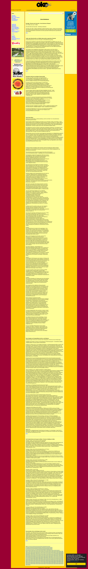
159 (59, 552)
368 (62, 560)
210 (29, 555)
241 (43, 556)
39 (43, 547)
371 (29, 561)
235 (33, 556)
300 (26, 558)
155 (52, 552)
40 (44, 547)
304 (33, 558)
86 (44, 549)
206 (61, 554)
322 (62, 558)
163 (28, 553)
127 (44, 551)
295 (56, 557)
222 (49, 555)
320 (59, 558)
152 (48, 552)
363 (54, 560)
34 (37, 547)
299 (62, 557)
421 (36, 563)
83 (41, 549)
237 (36, 556)
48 (27, 548)
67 (49, 548)
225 (54, 555)
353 (38, 560)
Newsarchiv (14, 16)
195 (43, 554)
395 (31, 562)
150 (44, 552)
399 (38, 562)
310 (43, 558)
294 (54, 557)
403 (44, 562)
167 (34, 553)
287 (43, 557)
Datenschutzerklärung (16, 38)
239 (39, 556)
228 (59, 555)
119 (31, 551)
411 (57, 562)
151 (46, 552)
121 (34, 551)
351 (34, 560)
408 (52, 562)
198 (48, 554)
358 (46, 560)
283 (36, 557)
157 (56, 552)
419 (33, 563)
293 (52, 557)
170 (39, 553)
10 (34, 546)
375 (36, 561)
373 (33, 561)
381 (46, 561)
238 (38, 556)
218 (43, 555)
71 (27, 549)
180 (56, 553)
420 (34, 563)
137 (60, 551)
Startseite (13, 15)
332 (41, 559)
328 (34, 559)
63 (44, 548)
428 (48, 563)
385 (52, 561)
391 (62, 561)
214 (36, 555)
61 (42, 548)
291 (49, 557)
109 (49, 550)
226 (56, 555)
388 (57, 561)
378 (41, 561)
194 (41, 554)
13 (37, 546)
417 (29, 563)
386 (54, 561)
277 (26, 557)
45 (50, 547)
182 (59, 553)
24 (26, 547)
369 (26, 561)
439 (28, 564)
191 (36, 554)
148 (41, 552)
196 (44, 554)
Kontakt (13, 35)
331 (39, 559)
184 (62, 553)
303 (31, 558)
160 (61, 552)
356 (43, 560)
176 (49, 553)
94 (27, 550)
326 (31, 559)
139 (26, 552)
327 (33, 559)
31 (34, 547)
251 (59, 556)
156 (54, 552)
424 (41, 563)
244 (48, 556)
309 (41, 558)
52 (31, 548)
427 (46, 563)
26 (28, 547)
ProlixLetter (14, 25)
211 (31, 555)
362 (52, 560)
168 (36, 553)
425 (43, 563)
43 (48, 547)
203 (56, 554)
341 (56, 559)
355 (41, 560)
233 (29, 556)
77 (34, 549)
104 (41, 550)
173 (44, 553)
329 (36, 559)
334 (44, 559)
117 (28, 551)
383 (49, 561)
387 (56, 561)
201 (52, 554)
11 (35, 546)
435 (59, 563)
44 (49, 547)
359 (48, 560)
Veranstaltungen (15, 19)
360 (49, 560)
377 (39, 561)
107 (46, 550)
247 (52, 556)
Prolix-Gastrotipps (15, 27)
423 (39, 563)
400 (39, 562)
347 (28, 560)
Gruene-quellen (15, 31)
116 (26, 551)
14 (39, 546)
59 (40, 548)
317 (54, 558)
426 (44, 563)
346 (26, 560)
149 (43, 552)
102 (38, 550)
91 (50, 549)
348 (29, 560)
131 (51, 551)
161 (62, 552)
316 (52, 558)
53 (33, 548)
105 (43, 550)
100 (34, 550)
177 (51, 553)
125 (41, 551)
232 (28, 556)
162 (26, 553)
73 (29, 549)
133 (54, 551)
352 (36, 560)
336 (48, 559)
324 (28, 559)
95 (28, 550)
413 (61, 562)
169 (38, 553)
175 (48, 553)
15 (40, 546)
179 (54, 553)
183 (61, 553)
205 (59, 554)
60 (41, 548)
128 (46, 551)
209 (28, 555)
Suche (13, 33)
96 (29, 550)
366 (59, 560)
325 (29, 559)
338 (51, 559)
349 (31, 560)
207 (62, 554)
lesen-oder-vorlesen (15, 30)
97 (30, 550)
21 (47, 546)
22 (48, 546)
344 (61, 559)
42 (47, 547)
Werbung (13, 36)
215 (38, 555)
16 (41, 546)
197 (46, 554)
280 (31, 557)
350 (33, 560)
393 (28, 562)
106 (44, 550)
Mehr (27, 32)
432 (54, 563)
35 (38, 547)
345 (62, 559)
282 (34, 557)
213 (34, 555)
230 (62, 555)
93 (26, 550)
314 (49, 558)
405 (48, 562)
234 (31, 556)
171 (41, 553)
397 (34, 562)
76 (33, 549)
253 (62, 556)
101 (36, 550)
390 (61, 561)
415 (26, 563)
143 (33, 552)
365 (57, 560)
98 (31, 550)
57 (37, 548)
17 (42, 546)
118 (29, 551)
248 (54, 556)
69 (51, 548)
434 (57, 563)
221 (47, 555)
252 (61, 556)
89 (48, 549)
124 (39, 551)
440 (29, 564)
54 (34, 548)
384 (51, 561)
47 (26, 548)
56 (36, 548)
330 (38, 559)
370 (28, 561)
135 (57, 551)
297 (59, 557)
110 (51, 550)
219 (44, 555)
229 (61, 555)
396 (33, 562)
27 (29, 547)
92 (51, 549)
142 (31, 552)
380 (44, 561)
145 (36, 552)
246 (51, 556)
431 (52, 563)
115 (59, 550)
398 (36, 562)
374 (34, 561)
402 (43, 562)
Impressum (14, 39)
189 (33, 554)
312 (46, 558)
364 (56, 560)
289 (46, 557)
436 (61, 563)
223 (51, 555)
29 (31, 547)
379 (43, 561)
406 (49, 562)
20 (46, 546)
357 (44, 560)
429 (49, 563)
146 (38, 552)
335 (46, 559)
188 (31, 554)
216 (39, 555)
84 (42, 549)
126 (42, 551)
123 (37, 551)
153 (49, 552)
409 (54, 562)
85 (43, 549)
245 (49, 556)
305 (34, 558)
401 (41, 562)
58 (38, 548)
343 (59, 559)
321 (61, 558)
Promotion (14, 18)
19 (44, 546)
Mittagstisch (14, 26)
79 (36, 549)
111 (52, 550)
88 (47, 549)
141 (29, 552)
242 (44, 556)
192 (38, 554)
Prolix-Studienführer (15, 28)
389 (59, 561)
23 (49, 546)
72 (28, 549)
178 (52, 553)
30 (33, 547)
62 (43, 548)
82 (40, 549)
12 (36, 546)
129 (47, 551)
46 (51, 547)
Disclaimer (14, 37)
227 (57, 555)
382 (48, 561)
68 (50, 548)
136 (59, 551)
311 (44, 558)
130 (49, 551)
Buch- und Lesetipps (16, 17)
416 (28, 563)
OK (76, 564)
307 (38, 558)
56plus (13, 29)
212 (33, 555)
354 (39, 560)
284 (38, 557)
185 (26, 554)
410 (56, 562)
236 (34, 556)
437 (62, 563)
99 (33, 550)
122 (36, 551)
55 (35, 548)
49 (28, 548)
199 (49, 554)
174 (46, 553)
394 (29, 562)
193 (39, 554)
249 (56, 556)
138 (62, 551)
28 (30, 547)
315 (51, 558)
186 (28, 554)
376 (38, 561)
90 (49, 549)
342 (57, 559)
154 (51, 552)
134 (56, 551)
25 (27, 547)
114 (57, 550)
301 (28, 558)
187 (29, 554)
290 (48, 557)
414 (62, 562)
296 (57, 557)
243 (46, 556)
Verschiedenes (14, 20)
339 (52, 559)
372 (31, 561)
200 (51, 554)
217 (41, 555)
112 (54, 550)
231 (26, 556)
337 (49, 559)
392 (26, 562)
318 (56, 558)
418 (31, 563)
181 (57, 553)
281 (33, 557)
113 (55, 550)
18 (43, 546)
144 (34, 552)
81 (38, 549)
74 (30, 549)
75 (31, 549)
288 (44, 557)
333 (43, 559)
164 (29, 553)
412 (59, 562)
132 (52, 551)
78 (35, 549)
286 (41, 557)
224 (52, 555)
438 (26, 564)
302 (29, 558)
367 (61, 560)
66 (48, 548)
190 (34, 554)
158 (57, 552)
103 (39, 550)
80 (37, 549)
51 (30, 548)
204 (57, 554)
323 (26, 559)
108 (47, 550)
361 (51, 560)
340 (54, 559)
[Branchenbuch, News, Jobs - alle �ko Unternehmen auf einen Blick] (18, 61)
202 (54, 554)
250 (57, 556)
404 (46, 562)
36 (40, 547)
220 (46, 555)
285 (39, 557)
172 (43, 553)
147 (39, 552)
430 (51, 563)
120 (32, 551)
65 (47, 548)
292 (51, 557)
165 (31, 553)
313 (47, 558)
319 (57, 558)
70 (26, 549)
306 (36, 558)
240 (41, 556)
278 (28, 557)
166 (33, 553)
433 (56, 563)
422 (38, 563)
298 (61, 557)
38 (42, 547)
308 (39, 558)
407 (51, 562)
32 (35, 547)
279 (29, 557)
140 (28, 552)
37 (41, 547)
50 (29, 548)
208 (26, 555)
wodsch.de (14, 24)
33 (36, 547)
